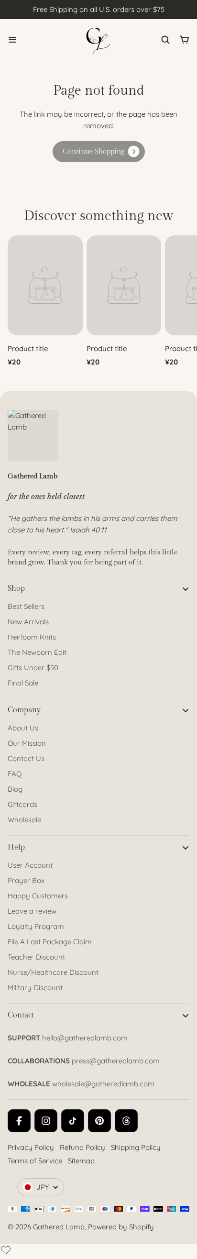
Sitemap (81, 1160)
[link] (99, 151)
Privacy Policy (31, 1147)
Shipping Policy (136, 1147)
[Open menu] (12, 39)
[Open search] (165, 39)
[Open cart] (184, 39)
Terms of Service (35, 1160)
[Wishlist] (5, 1250)
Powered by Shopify (121, 1226)
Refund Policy (82, 1147)
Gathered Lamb (59, 1226)
